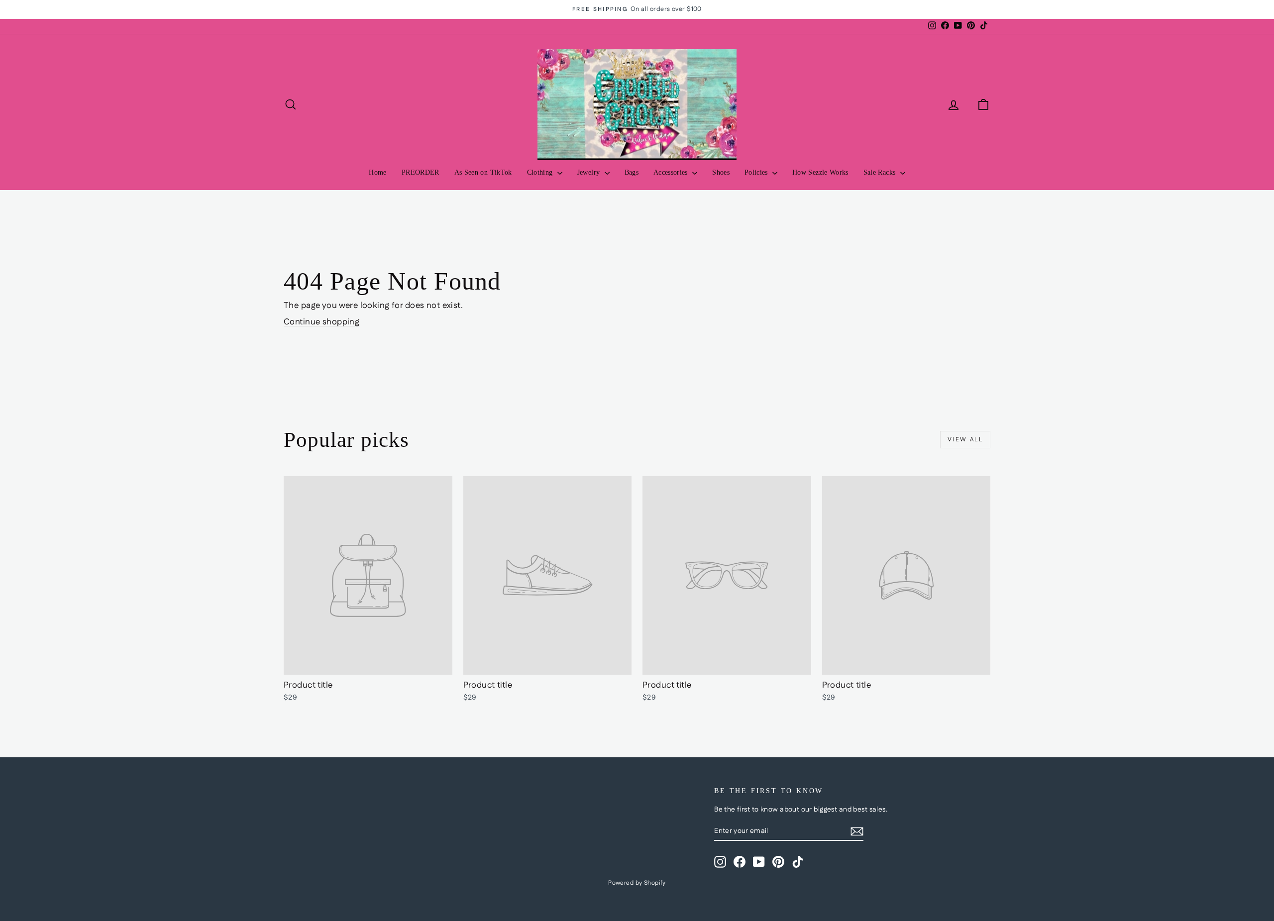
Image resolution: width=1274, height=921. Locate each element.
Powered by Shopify (637, 883)
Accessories (671, 172)
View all (965, 439)
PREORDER (420, 172)
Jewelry (589, 172)
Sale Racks (880, 172)
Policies (757, 172)
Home (377, 172)
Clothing (541, 172)
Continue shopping (321, 322)
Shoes (721, 172)
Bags (631, 172)
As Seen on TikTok (483, 172)
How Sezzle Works (820, 172)
